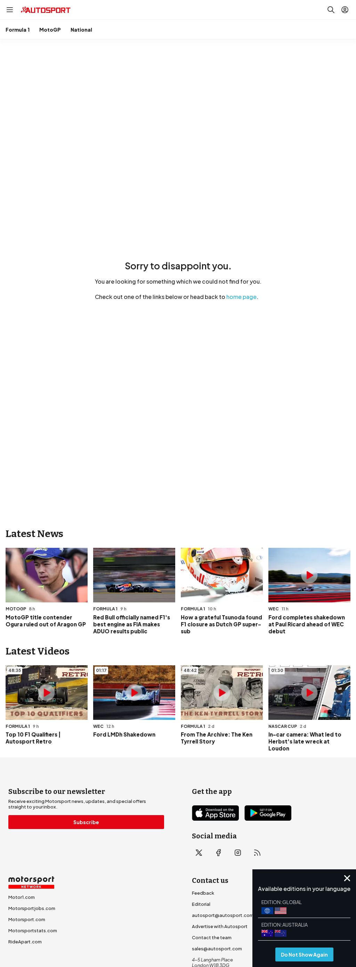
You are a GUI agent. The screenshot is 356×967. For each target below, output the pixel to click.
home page (241, 296)
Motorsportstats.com (32, 930)
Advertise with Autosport (220, 926)
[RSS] (257, 853)
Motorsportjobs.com (31, 908)
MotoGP (50, 29)
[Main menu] (10, 10)
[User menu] (345, 10)
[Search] (331, 10)
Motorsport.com (26, 919)
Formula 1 (18, 29)
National (81, 29)
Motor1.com (21, 897)
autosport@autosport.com (222, 915)
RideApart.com (25, 941)
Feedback (203, 893)
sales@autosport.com (217, 948)
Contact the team (212, 937)
